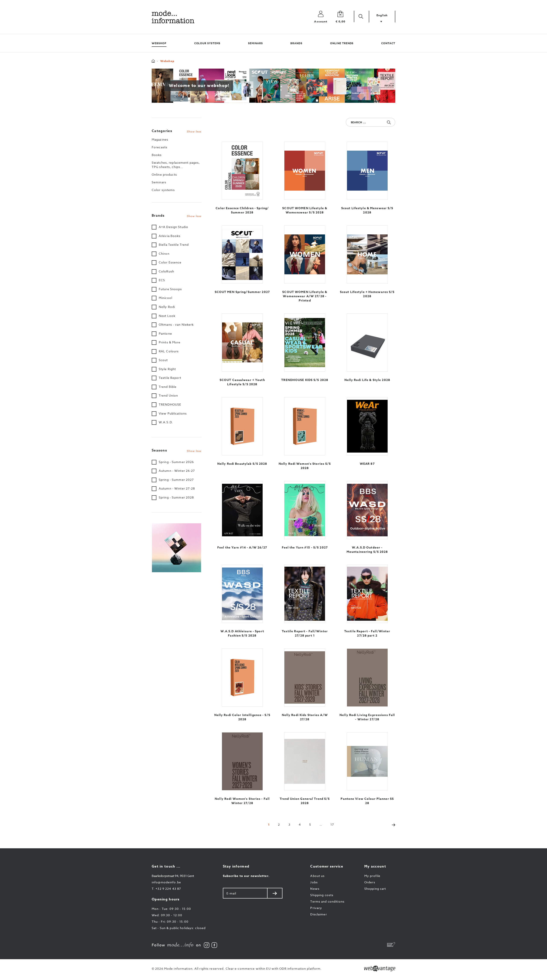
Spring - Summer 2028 (176, 497)
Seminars (255, 43)
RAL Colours (169, 351)
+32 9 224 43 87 (166, 889)
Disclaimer (318, 914)
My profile (372, 876)
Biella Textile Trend (174, 245)
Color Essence (170, 262)
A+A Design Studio (173, 227)
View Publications (173, 413)
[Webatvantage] (379, 969)
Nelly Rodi (167, 307)
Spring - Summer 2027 (176, 480)
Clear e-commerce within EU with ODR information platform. (274, 968)
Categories (176, 131)
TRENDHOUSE (170, 404)
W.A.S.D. (166, 422)
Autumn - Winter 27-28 (177, 488)
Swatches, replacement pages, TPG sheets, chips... (176, 164)
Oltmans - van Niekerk (176, 324)
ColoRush (166, 271)
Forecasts (159, 147)
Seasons (176, 450)
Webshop (159, 43)
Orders (369, 882)
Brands (296, 43)
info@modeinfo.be (166, 882)
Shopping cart (375, 889)
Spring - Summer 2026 (176, 462)
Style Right (167, 369)
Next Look (167, 316)
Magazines (160, 139)
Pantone (165, 333)
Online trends (341, 43)
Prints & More (170, 342)
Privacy (316, 908)
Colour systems (207, 43)
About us (317, 876)
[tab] (176, 130)
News (314, 889)
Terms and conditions (327, 901)
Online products (164, 174)
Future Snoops (170, 289)
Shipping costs (321, 895)
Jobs (314, 882)
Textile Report (170, 378)
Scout (163, 360)
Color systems (163, 190)
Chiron (164, 253)
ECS (162, 280)
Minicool (165, 298)
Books (157, 155)
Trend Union (168, 395)
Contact (388, 43)
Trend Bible (167, 387)
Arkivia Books (170, 236)
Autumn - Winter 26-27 (177, 471)
